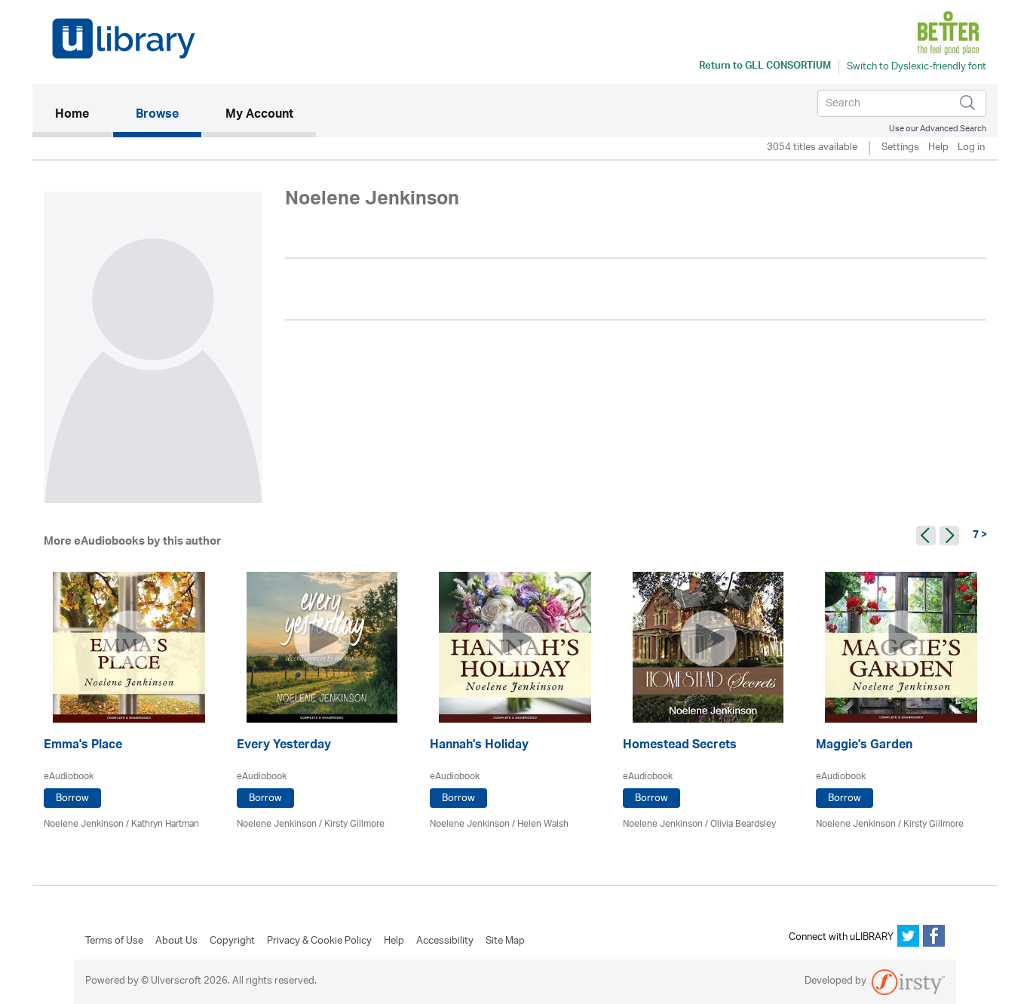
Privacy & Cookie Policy (319, 941)
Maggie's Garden (864, 746)
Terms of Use (114, 941)
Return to (765, 67)
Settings (900, 148)
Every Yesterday (284, 746)
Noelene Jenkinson (84, 824)
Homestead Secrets (680, 746)
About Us (176, 941)
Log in (971, 148)
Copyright (232, 941)
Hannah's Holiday (479, 746)
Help (938, 148)
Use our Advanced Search (937, 128)
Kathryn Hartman (165, 824)
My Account (259, 115)
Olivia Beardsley (743, 824)
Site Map (505, 941)
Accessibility (445, 941)
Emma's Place (83, 746)
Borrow (72, 798)
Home (83, 115)
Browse (157, 115)
